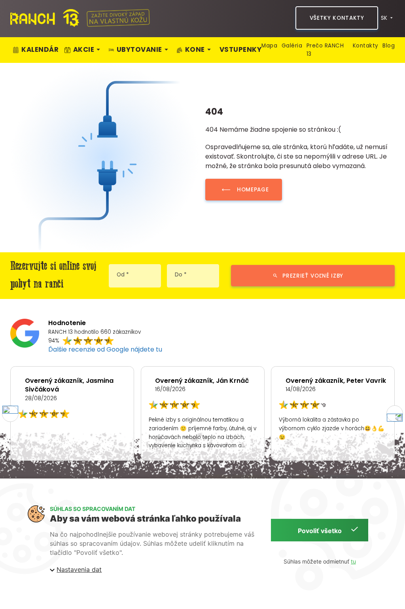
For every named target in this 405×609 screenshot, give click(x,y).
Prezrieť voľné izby (312, 276)
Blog (388, 45)
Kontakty (366, 45)
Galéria (292, 45)
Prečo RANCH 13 (325, 50)
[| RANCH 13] (44, 18)
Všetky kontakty (337, 18)
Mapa (269, 45)
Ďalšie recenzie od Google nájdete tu (105, 349)
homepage (253, 189)
